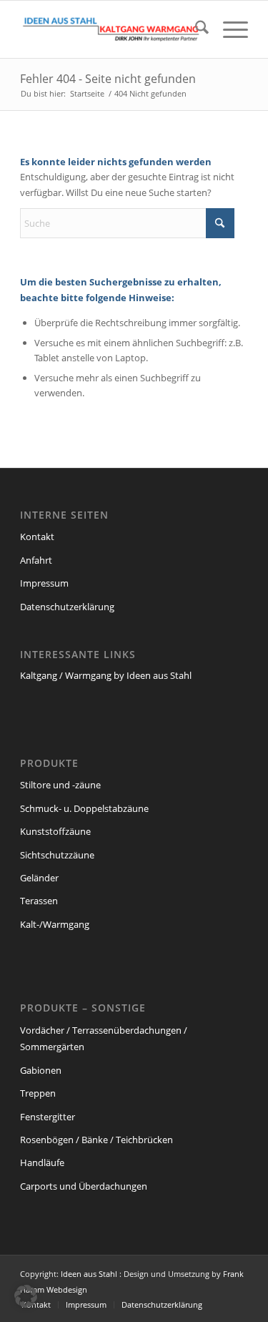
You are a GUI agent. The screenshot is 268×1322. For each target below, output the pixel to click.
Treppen (38, 1093)
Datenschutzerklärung (67, 606)
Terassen (39, 900)
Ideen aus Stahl (89, 1273)
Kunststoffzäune (55, 831)
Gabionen (40, 1070)
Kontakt (37, 536)
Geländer (39, 877)
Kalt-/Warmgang (54, 924)
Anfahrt (36, 560)
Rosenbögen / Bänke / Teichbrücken (96, 1139)
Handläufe (42, 1162)
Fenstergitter (47, 1116)
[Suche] (195, 29)
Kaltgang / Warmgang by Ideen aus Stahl (106, 675)
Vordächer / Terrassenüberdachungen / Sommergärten (103, 1038)
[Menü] (228, 29)
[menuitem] (195, 29)
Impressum (44, 583)
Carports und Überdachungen (83, 1186)
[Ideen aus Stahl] (111, 29)
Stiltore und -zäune (60, 784)
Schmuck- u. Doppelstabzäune (84, 808)
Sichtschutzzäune (57, 854)
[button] (25, 1296)
